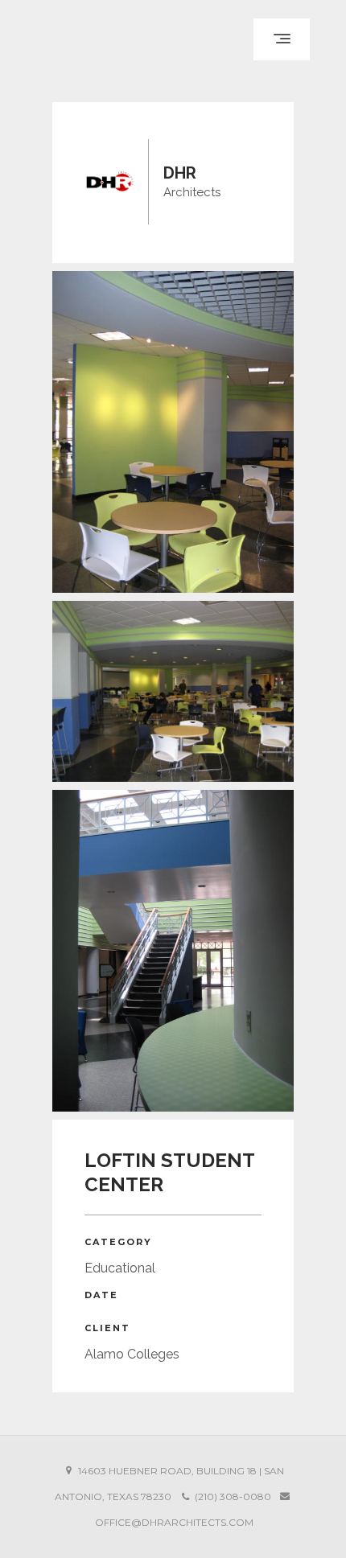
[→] (173, 432)
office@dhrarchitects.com (174, 1522)
